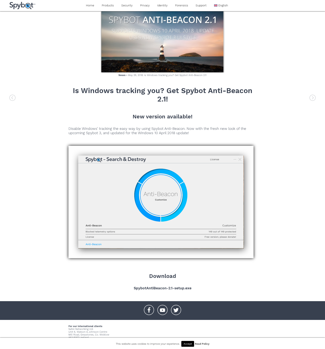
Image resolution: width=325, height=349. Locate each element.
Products (108, 5)
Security (127, 5)
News (121, 75)
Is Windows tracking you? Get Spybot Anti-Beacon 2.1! (162, 94)
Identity (162, 5)
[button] (149, 308)
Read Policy (202, 343)
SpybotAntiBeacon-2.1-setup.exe (162, 288)
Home (90, 5)
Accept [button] (188, 343)
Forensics (181, 5)
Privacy (145, 5)
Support (201, 5)
